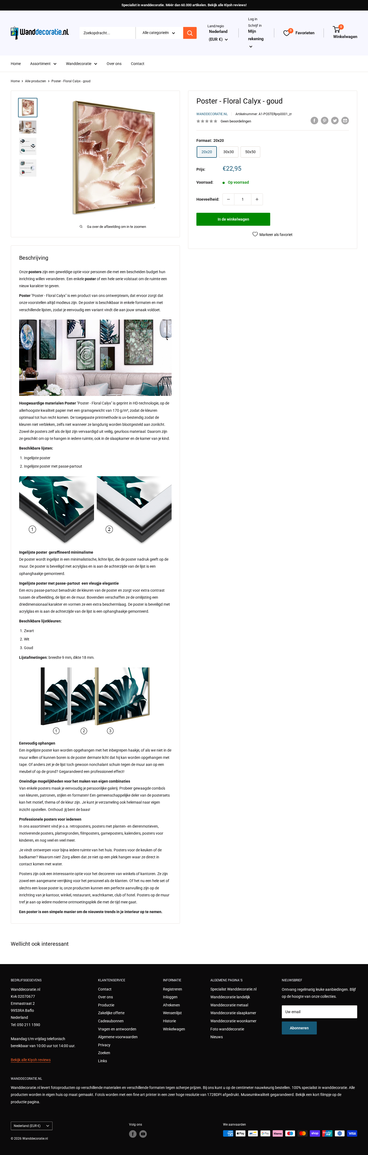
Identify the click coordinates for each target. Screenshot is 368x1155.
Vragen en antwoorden (117, 1029)
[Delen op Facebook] (314, 120)
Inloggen (170, 997)
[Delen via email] (345, 120)
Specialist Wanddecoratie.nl (233, 989)
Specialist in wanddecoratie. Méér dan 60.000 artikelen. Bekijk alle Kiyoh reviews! (184, 5)
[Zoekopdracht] (190, 33)
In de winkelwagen (233, 219)
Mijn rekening (256, 35)
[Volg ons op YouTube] (143, 1134)
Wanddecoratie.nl (212, 114)
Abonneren (299, 1028)
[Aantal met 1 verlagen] (228, 199)
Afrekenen (171, 1005)
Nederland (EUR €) (27, 1126)
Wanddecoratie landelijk (230, 997)
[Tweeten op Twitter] (335, 120)
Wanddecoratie (78, 63)
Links (102, 1061)
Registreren (172, 989)
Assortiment (40, 63)
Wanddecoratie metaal (229, 1005)
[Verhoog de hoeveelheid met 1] (257, 199)
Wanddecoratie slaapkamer (233, 1013)
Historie (169, 1021)
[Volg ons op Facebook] (133, 1134)
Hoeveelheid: (207, 199)
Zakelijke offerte (111, 1013)
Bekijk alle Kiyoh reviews (31, 1060)
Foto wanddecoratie (227, 1029)
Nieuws (216, 1037)
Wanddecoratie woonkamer (233, 1021)
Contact (137, 63)
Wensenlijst (172, 1013)
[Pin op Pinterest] (324, 120)
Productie (106, 1005)
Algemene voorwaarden (118, 1037)
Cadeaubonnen (111, 1021)
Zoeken (104, 1053)
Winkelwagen (174, 1029)
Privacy (104, 1045)
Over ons (114, 63)
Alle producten (35, 81)
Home (16, 63)
